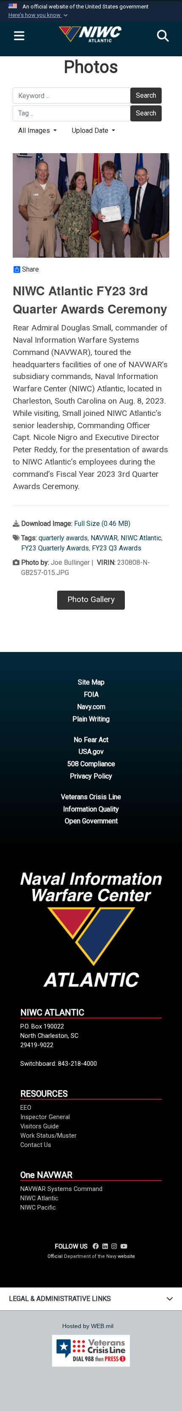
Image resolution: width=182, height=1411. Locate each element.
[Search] (163, 36)
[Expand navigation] (19, 36)
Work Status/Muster (48, 1135)
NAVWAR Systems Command (61, 1189)
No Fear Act (91, 740)
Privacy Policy (91, 776)
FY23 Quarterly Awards (55, 548)
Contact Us (35, 1145)
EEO (25, 1107)
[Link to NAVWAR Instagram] (114, 1246)
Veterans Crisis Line (91, 797)
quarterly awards (63, 538)
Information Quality (91, 809)
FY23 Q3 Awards (116, 548)
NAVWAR (104, 538)
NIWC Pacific (38, 1207)
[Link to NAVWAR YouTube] (123, 1246)
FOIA (91, 694)
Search (146, 95)
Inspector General (45, 1117)
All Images (35, 131)
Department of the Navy (90, 1256)
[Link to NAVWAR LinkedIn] (105, 1246)
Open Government (91, 821)
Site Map (91, 682)
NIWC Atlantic (141, 538)
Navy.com (91, 707)
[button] (38, 15)
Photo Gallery (91, 599)
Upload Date (91, 131)
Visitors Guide (39, 1126)
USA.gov (91, 752)
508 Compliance (91, 764)
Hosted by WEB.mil (87, 1326)
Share (30, 269)
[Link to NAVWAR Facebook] (96, 1246)
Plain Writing (91, 719)
